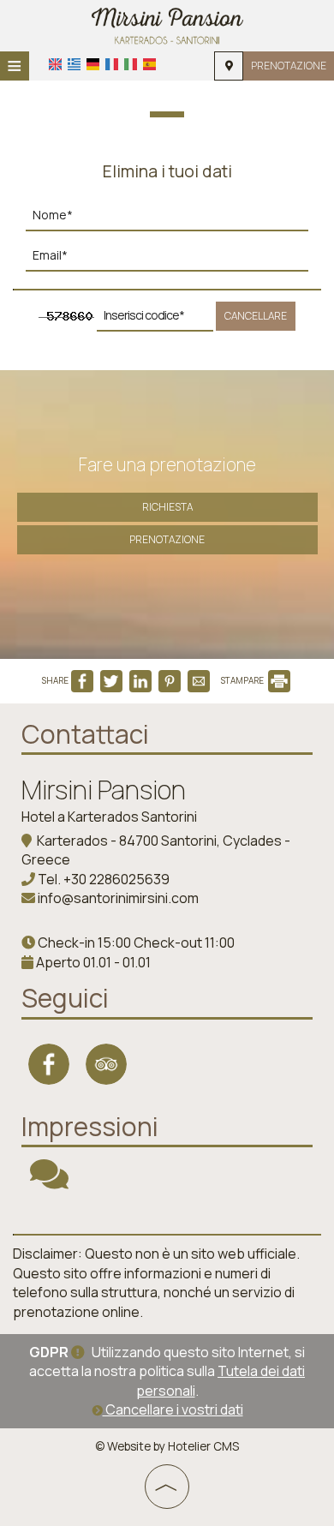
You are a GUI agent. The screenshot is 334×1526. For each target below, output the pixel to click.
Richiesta (167, 507)
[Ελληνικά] (74, 64)
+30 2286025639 (116, 879)
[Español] (149, 64)
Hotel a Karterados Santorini (109, 816)
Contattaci (85, 733)
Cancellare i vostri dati (173, 1409)
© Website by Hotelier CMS (167, 1446)
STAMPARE (243, 680)
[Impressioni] (49, 1181)
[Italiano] (130, 64)
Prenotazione (288, 65)
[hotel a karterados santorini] (167, 24)
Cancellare (255, 315)
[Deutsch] (92, 64)
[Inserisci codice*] (155, 320)
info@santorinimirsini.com (118, 898)
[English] (55, 64)
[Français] (111, 64)
